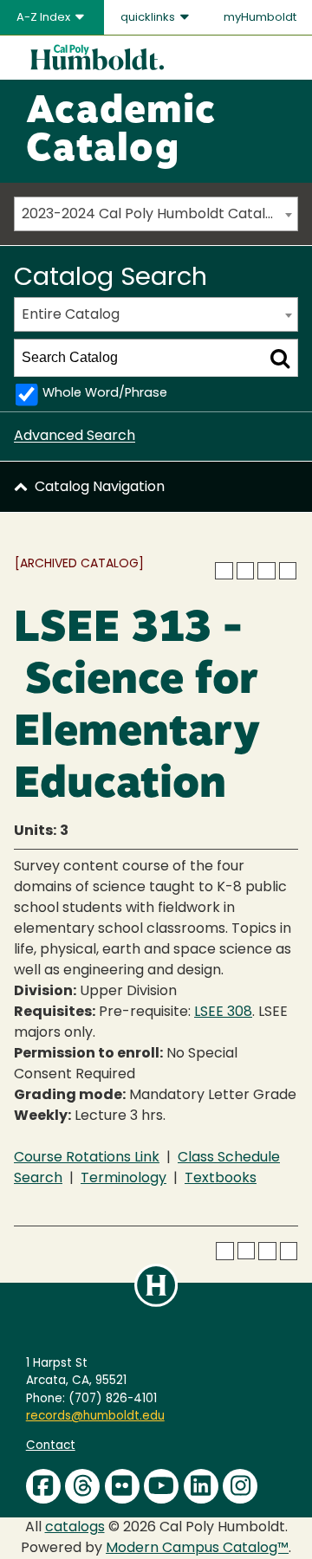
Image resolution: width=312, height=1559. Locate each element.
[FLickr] (122, 1486)
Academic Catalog (121, 132)
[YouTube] (161, 1486)
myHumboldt (260, 17)
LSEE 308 (223, 1012)
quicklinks (149, 17)
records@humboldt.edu (95, 1416)
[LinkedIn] (201, 1486)
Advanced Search (74, 436)
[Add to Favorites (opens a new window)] (223, 570)
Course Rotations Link (86, 1158)
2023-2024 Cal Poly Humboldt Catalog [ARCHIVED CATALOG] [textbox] (159, 215)
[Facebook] (43, 1486)
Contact (50, 1446)
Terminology (123, 1179)
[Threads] (82, 1486)
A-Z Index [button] (44, 17)
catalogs (75, 1528)
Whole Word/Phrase (104, 393)
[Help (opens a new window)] (287, 570)
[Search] (280, 358)
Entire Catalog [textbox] (71, 315)
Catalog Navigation (100, 488)
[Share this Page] (245, 570)
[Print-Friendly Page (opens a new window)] (266, 570)
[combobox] (156, 214)
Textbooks (221, 1179)
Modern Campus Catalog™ (197, 1549)
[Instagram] (240, 1486)
